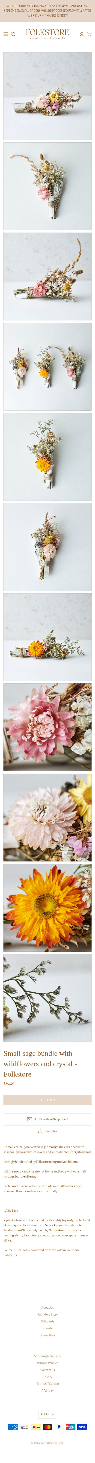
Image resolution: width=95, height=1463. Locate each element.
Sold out (47, 1100)
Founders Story (48, 1314)
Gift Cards (47, 1321)
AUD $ (45, 1414)
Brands (47, 1328)
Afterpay (47, 1390)
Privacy (47, 1377)
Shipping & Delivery (47, 1356)
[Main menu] (5, 34)
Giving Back (47, 1335)
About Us (47, 1307)
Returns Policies (47, 1363)
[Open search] (13, 34)
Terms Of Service (47, 1383)
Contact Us (47, 1370)
